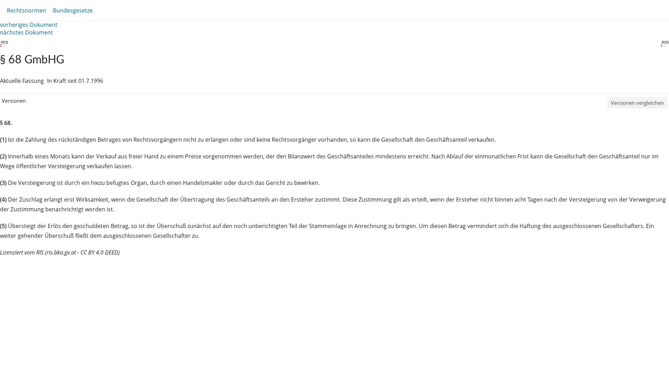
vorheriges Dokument (28, 25)
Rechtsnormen (26, 10)
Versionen (14, 100)
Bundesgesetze (73, 10)
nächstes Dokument (26, 32)
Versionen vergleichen (637, 102)
